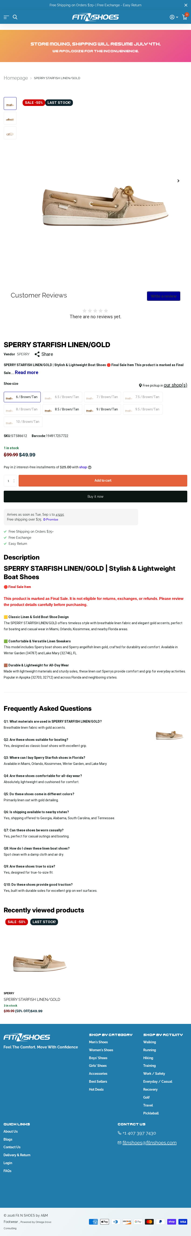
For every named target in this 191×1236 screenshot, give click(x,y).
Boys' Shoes (98, 1058)
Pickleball (151, 1113)
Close (186, 5)
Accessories (98, 1073)
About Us (10, 1131)
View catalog (6, 17)
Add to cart (103, 480)
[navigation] (10, 103)
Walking (149, 1042)
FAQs (7, 1171)
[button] (178, 180)
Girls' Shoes (98, 1066)
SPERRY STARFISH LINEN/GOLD (32, 999)
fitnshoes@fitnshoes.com (150, 1142)
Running (149, 1050)
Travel (148, 1105)
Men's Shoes (98, 1042)
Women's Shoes (101, 1050)
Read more (26, 372)
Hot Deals (96, 1089)
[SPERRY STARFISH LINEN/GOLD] (39, 952)
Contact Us (11, 1147)
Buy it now (95, 496)
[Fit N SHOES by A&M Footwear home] (95, 17)
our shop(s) (175, 385)
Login (7, 1163)
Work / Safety (154, 1073)
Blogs (7, 1139)
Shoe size (95, 385)
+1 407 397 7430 (139, 1133)
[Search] (15, 17)
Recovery (150, 1089)
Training (149, 1066)
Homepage (16, 78)
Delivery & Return (16, 1155)
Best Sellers (98, 1081)
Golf (146, 1097)
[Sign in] (174, 17)
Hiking (148, 1058)
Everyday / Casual (157, 1081)
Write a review (164, 296)
